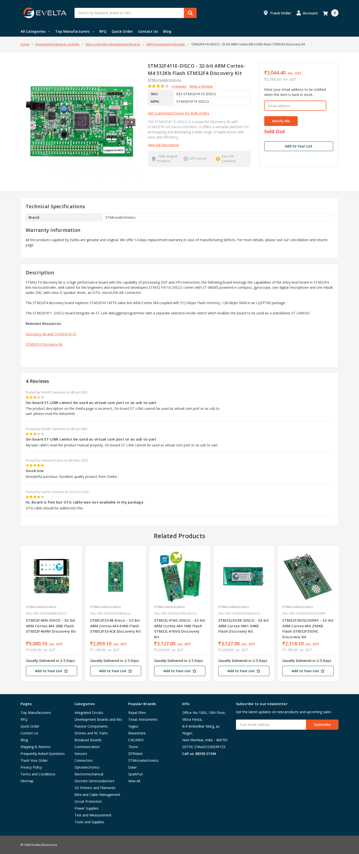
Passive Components (91, 726)
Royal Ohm (137, 712)
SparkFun (135, 774)
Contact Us (148, 31)
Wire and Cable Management (97, 794)
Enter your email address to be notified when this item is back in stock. (295, 92)
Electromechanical (88, 774)
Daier (132, 767)
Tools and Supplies (89, 822)
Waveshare (137, 733)
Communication (87, 746)
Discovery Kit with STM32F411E (51, 334)
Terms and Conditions (38, 774)
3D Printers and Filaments (95, 787)
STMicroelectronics (143, 760)
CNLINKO (136, 740)
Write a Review (201, 86)
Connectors (83, 760)
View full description (163, 145)
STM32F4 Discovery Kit (44, 344)
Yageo (133, 726)
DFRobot (135, 753)
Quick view (51, 576)
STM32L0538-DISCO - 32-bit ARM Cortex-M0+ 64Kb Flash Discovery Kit (243, 626)
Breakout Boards (88, 740)
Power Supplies (86, 808)
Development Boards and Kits (98, 719)
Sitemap (27, 781)
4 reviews (179, 86)
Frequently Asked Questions (43, 753)
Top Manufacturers (72, 31)
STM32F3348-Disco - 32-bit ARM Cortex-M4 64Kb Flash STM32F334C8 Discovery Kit (115, 626)
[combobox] (135, 13)
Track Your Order (34, 760)
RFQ (102, 31)
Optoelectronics (87, 767)
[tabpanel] (51, 613)
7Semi (133, 746)
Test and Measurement (93, 815)
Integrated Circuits (88, 712)
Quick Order (122, 31)
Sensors (80, 753)
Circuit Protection (88, 801)
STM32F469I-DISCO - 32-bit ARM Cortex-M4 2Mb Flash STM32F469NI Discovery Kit (51, 626)
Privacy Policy (31, 767)
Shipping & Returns (36, 746)
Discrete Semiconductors (94, 781)
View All (134, 781)
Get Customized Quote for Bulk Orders (178, 113)
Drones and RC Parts (91, 733)
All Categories (33, 31)
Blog (167, 31)
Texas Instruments (143, 719)
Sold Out (274, 131)
